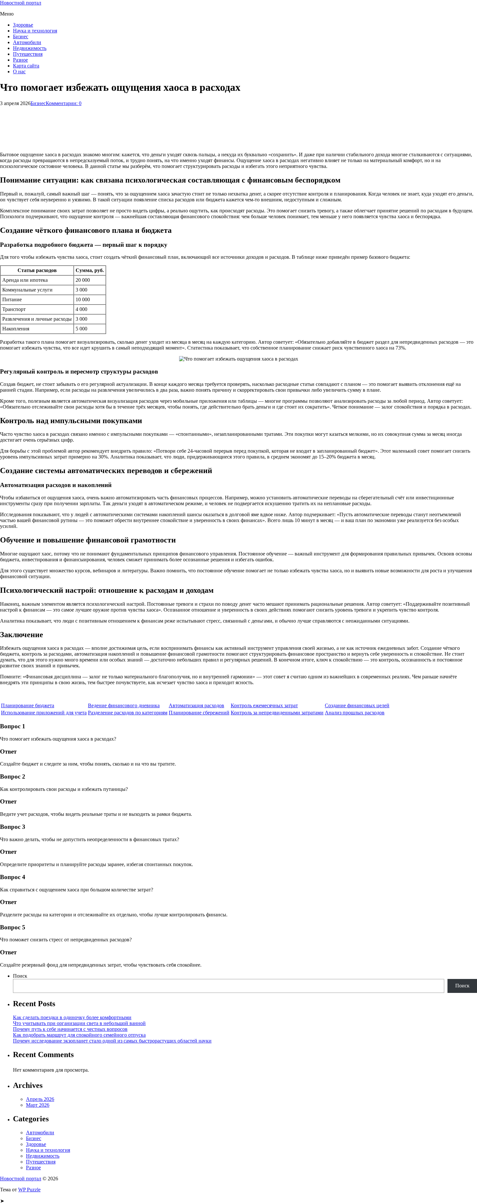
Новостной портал (20, 3)
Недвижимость (29, 48)
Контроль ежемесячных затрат (264, 705)
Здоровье (23, 25)
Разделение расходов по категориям (127, 712)
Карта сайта (26, 65)
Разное (20, 60)
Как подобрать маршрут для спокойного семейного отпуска (79, 1035)
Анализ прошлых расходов (355, 712)
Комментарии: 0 (63, 103)
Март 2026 (37, 1105)
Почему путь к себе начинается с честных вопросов (70, 1029)
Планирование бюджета (27, 705)
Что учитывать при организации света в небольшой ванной (79, 1023)
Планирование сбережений (199, 712)
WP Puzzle (29, 1189)
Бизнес (20, 36)
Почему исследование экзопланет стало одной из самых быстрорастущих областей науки (112, 1040)
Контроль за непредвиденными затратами (277, 712)
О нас (19, 71)
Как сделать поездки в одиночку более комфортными (72, 1017)
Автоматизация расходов (196, 705)
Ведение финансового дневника (124, 705)
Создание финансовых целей (357, 705)
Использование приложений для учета (44, 712)
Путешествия (28, 54)
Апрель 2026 (40, 1099)
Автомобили (27, 42)
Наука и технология (35, 30)
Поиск (20, 976)
